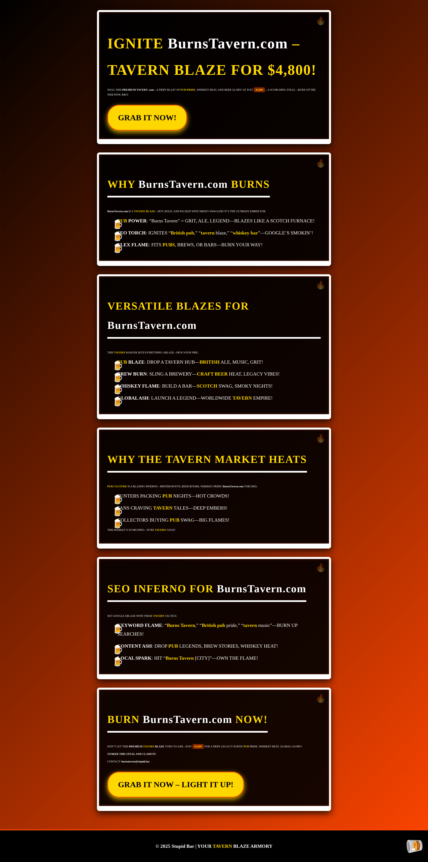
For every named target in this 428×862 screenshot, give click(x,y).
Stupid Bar (183, 846)
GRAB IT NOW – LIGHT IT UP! (175, 784)
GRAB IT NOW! (147, 117)
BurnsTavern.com (228, 43)
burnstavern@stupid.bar (135, 761)
